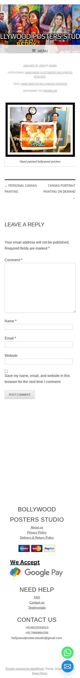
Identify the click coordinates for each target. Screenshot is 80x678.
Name (10, 321)
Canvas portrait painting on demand (59, 191)
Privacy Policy (36, 532)
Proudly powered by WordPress (25, 668)
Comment (13, 260)
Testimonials (37, 607)
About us (37, 527)
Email (10, 338)
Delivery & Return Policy (37, 537)
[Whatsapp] (68, 653)
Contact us (36, 602)
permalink (50, 90)
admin (53, 65)
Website (11, 356)
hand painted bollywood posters (44, 84)
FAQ (37, 597)
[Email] (68, 666)
